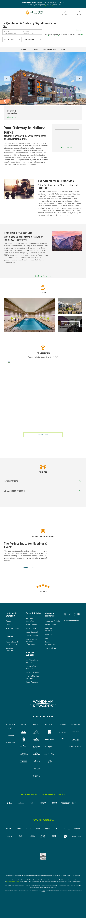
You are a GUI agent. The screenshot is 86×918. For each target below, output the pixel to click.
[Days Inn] (23, 732)
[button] (18, 4)
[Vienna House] (49, 754)
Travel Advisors (32, 682)
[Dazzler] (49, 747)
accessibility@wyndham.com (12, 881)
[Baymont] (36, 762)
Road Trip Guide (12, 628)
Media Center (50, 625)
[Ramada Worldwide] (36, 769)
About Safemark (32, 632)
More (63, 49)
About (8, 621)
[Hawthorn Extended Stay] (10, 736)
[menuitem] (5, 12)
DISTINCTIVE (76, 725)
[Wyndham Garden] (36, 747)
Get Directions (43, 434)
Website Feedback (71, 620)
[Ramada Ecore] (36, 776)
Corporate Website (52, 621)
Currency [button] (78, 30)
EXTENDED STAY (10, 726)
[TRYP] (49, 732)
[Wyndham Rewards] (43, 703)
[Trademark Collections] (62, 740)
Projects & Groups (33, 672)
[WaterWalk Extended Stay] (10, 743)
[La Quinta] (36, 732)
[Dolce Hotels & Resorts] (75, 740)
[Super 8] (23, 740)
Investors (49, 634)
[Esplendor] (49, 740)
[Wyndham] (62, 732)
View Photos (70, 324)
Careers (48, 638)
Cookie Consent (32, 636)
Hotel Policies (66, 147)
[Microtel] (23, 747)
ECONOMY (24, 725)
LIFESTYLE (49, 725)
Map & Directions (49, 49)
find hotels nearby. (60, 36)
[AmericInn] (36, 754)
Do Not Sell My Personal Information (31, 642)
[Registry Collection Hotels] (75, 732)
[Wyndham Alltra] (49, 762)
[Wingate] (36, 740)
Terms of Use (31, 628)
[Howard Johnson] (23, 754)
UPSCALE (62, 725)
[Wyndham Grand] (75, 747)
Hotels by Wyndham (43, 716)
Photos (35, 49)
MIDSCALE (36, 725)
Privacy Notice (31, 624)
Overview (23, 49)
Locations (9, 625)
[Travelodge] (23, 762)
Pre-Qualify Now (50, 6)
